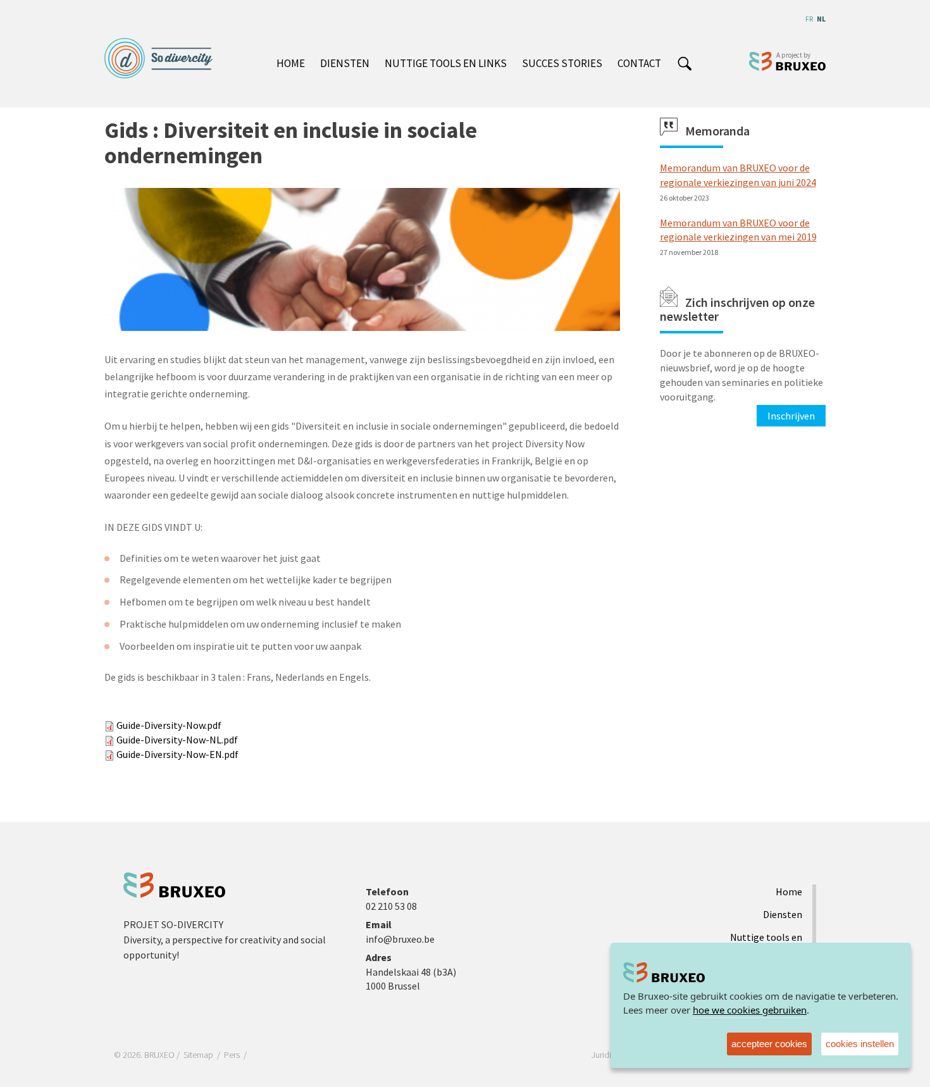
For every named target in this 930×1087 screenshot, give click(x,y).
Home (290, 63)
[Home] (163, 58)
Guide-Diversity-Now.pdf (168, 725)
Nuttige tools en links (446, 63)
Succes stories (562, 63)
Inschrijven (791, 415)
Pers (232, 1054)
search (684, 64)
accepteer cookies (769, 1043)
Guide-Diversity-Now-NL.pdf (177, 739)
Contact (639, 63)
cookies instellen (860, 1043)
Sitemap (198, 1054)
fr (809, 18)
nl (821, 18)
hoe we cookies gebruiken (750, 1009)
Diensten (344, 63)
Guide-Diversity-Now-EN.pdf (177, 754)
